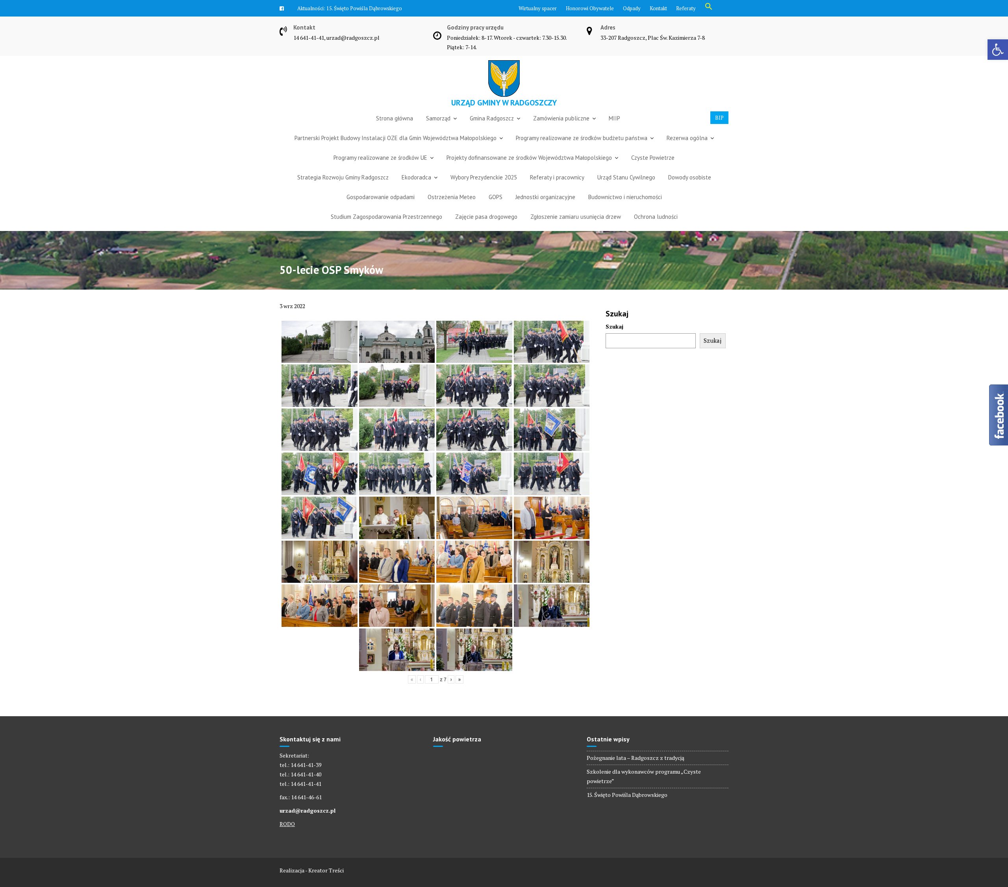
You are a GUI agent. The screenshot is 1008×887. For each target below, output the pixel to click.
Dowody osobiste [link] (689, 177)
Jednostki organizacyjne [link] (545, 197)
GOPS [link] (495, 197)
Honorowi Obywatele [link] (590, 8)
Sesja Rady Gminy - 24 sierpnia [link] (360, 8)
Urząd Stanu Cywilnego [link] (626, 177)
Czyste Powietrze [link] (652, 157)
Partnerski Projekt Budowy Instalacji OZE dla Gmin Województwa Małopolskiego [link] (396, 138)
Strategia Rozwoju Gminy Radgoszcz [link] (343, 177)
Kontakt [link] (658, 8)
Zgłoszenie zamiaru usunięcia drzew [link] (575, 216)
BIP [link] (719, 117)
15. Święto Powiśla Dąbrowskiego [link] (627, 794)
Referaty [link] (686, 8)
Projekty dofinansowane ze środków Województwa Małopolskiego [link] (529, 157)
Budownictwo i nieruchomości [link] (625, 197)
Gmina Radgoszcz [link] (492, 118)
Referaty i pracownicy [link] (557, 177)
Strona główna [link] (394, 118)
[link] (998, 49)
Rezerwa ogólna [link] (687, 138)
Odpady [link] (632, 8)
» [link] (459, 679)
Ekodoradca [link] (416, 177)
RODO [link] (287, 824)
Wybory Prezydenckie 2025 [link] (483, 177)
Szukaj (614, 326)
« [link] (412, 679)
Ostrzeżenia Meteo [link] (452, 197)
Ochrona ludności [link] (656, 216)
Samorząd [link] (438, 118)
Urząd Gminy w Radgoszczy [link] (504, 103)
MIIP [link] (614, 118)
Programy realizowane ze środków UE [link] (380, 157)
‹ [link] (420, 679)
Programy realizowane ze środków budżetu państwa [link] (581, 138)
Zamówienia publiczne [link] (561, 118)
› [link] (451, 679)
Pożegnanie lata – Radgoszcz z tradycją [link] (635, 757)
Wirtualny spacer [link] (538, 8)
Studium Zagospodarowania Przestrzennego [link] (386, 216)
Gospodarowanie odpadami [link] (380, 197)
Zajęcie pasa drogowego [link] (486, 216)
